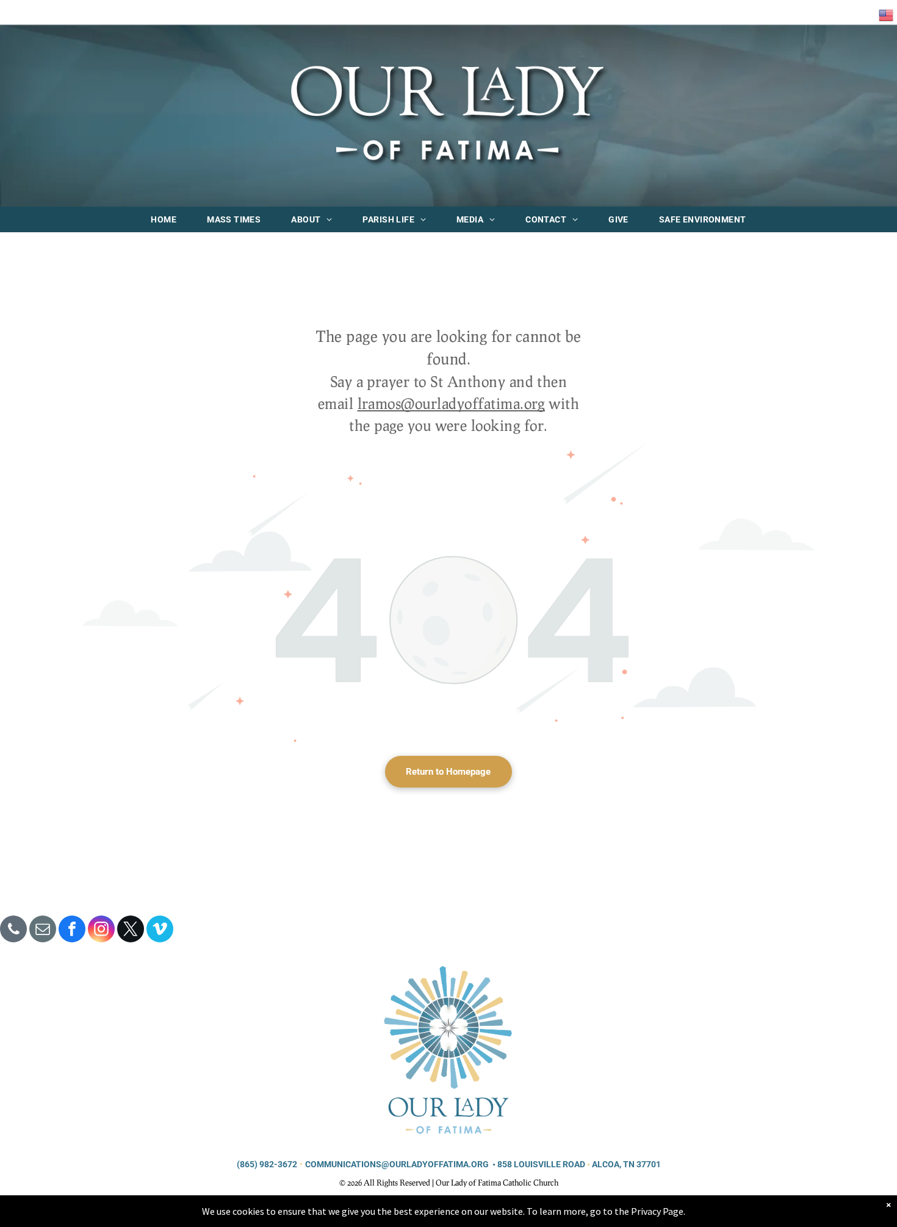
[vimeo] (159, 930)
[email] (42, 930)
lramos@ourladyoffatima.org (451, 403)
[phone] (13, 930)
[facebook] (72, 930)
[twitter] (130, 930)
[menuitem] (163, 219)
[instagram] (101, 930)
